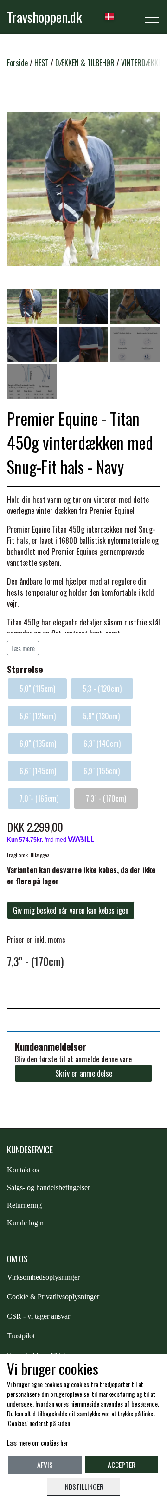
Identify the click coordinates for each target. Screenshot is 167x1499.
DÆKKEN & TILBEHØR (85, 62)
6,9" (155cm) (102, 770)
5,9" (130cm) (101, 716)
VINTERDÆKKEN (143, 62)
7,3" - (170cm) (106, 798)
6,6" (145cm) (37, 770)
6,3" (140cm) (102, 743)
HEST (41, 62)
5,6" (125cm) (37, 716)
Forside (17, 62)
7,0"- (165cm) (38, 798)
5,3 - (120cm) (102, 688)
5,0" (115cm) (37, 688)
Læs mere (23, 648)
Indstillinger (83, 1486)
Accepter (121, 1465)
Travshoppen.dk (44, 16)
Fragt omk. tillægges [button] (28, 855)
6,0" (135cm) (37, 743)
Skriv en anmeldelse (83, 1073)
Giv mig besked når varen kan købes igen (70, 910)
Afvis (45, 1465)
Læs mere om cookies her (37, 1442)
